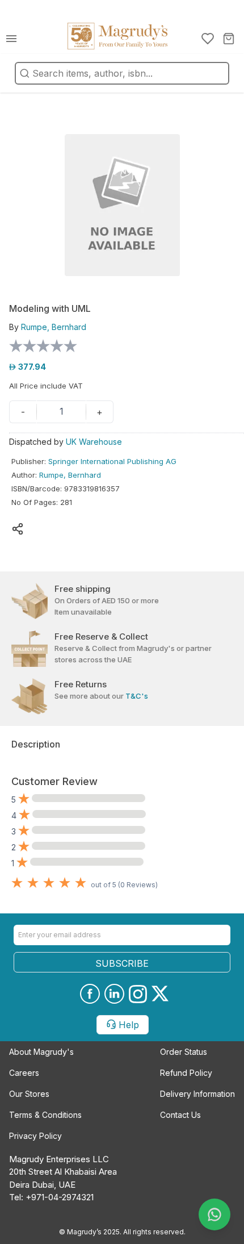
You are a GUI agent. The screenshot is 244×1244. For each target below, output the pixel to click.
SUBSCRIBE (122, 963)
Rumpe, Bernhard (70, 474)
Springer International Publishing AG (112, 461)
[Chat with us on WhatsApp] (214, 1214)
